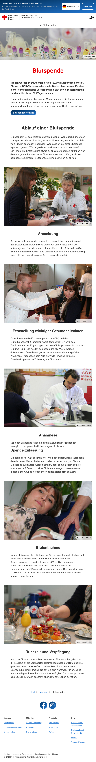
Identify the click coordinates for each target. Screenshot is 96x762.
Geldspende (9, 722)
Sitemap (55, 754)
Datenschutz (27, 754)
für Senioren (54, 722)
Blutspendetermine (23, 112)
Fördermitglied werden (13, 727)
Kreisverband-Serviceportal (77, 724)
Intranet (74, 737)
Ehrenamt (30, 727)
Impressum (16, 754)
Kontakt (7, 754)
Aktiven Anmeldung (34, 722)
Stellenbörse (31, 732)
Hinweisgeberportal (42, 754)
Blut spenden (9, 732)
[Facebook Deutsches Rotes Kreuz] (43, 705)
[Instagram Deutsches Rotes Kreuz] (52, 705)
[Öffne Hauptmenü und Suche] (91, 17)
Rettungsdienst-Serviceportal (77, 731)
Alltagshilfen (54, 727)
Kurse (51, 732)
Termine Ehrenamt (78, 742)
